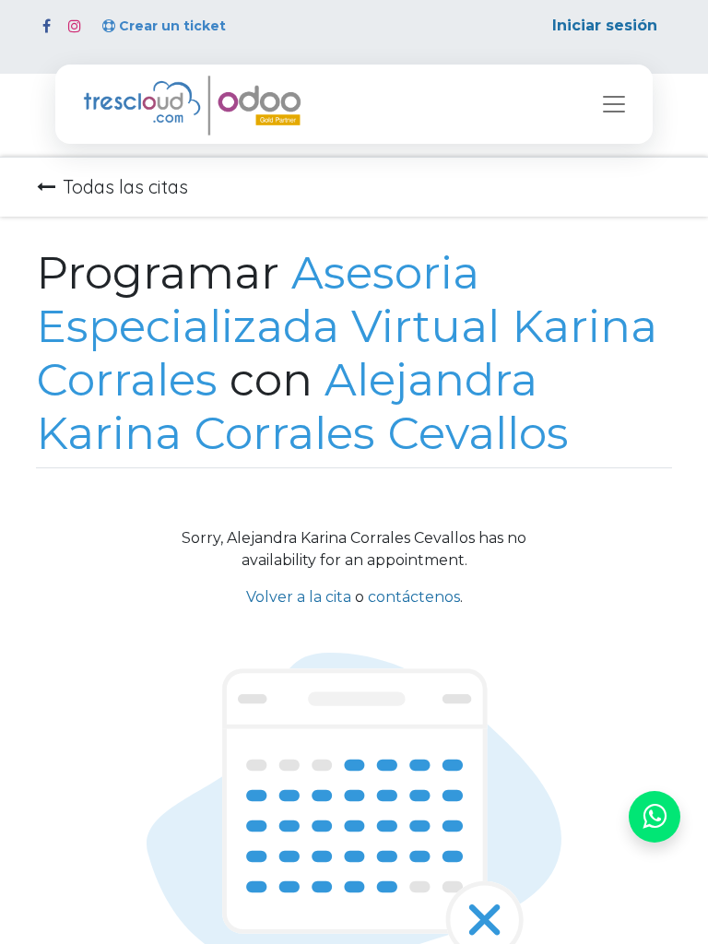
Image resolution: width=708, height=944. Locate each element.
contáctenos (414, 597)
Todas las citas (125, 186)
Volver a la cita (298, 597)
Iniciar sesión (604, 25)
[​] (46, 26)
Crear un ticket (172, 26)
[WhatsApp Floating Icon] (655, 817)
